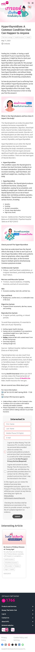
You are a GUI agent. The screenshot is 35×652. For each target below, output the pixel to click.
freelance (17, 566)
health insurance (19, 37)
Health (28, 37)
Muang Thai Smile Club (9, 610)
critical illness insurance (11, 563)
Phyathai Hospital (24, 219)
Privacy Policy (4, 638)
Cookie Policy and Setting (20, 638)
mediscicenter (13, 217)
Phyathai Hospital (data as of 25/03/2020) (16, 218)
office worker (8, 566)
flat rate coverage (7, 37)
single (6, 569)
